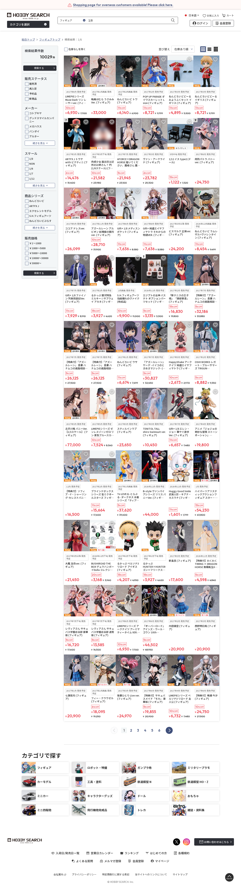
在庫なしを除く (77, 49)
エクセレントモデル (40, 210)
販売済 (33, 83)
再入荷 (33, 88)
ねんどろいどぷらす (40, 220)
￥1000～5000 (37, 248)
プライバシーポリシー (84, 874)
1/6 (31, 168)
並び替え (164, 49)
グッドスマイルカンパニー (41, 119)
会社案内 (58, 874)
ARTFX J (34, 206)
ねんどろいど (36, 200)
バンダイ (34, 131)
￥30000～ (35, 263)
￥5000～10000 (38, 253)
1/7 (31, 173)
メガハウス (35, 126)
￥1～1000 (35, 243)
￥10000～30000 (38, 258)
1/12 (31, 178)
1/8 (31, 158)
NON (32, 163)
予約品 (33, 93)
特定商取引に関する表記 (115, 874)
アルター (34, 136)
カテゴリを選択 (20, 24)
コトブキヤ (35, 113)
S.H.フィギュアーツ (40, 215)
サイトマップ (180, 874)
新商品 (33, 98)
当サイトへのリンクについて (151, 874)
